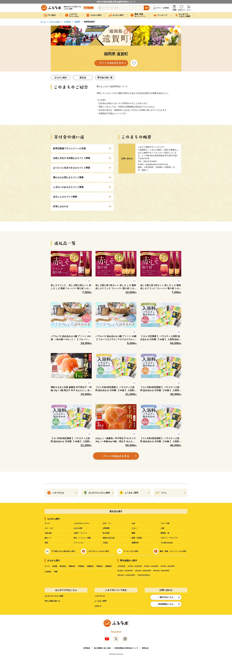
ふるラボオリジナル (81, 523)
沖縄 (55, 572)
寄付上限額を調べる (52, 601)
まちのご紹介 (60, 77)
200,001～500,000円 (161, 571)
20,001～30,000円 (151, 566)
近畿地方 (90, 566)
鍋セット (48, 538)
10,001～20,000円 (135, 566)
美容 (46, 543)
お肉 (133, 523)
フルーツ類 (165, 523)
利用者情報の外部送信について (126, 648)
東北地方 (63, 566)
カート (189, 10)
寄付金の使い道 (104, 77)
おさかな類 (78, 528)
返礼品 (83, 77)
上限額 (174, 10)
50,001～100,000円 (125, 571)
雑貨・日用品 (137, 538)
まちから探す (54, 22)
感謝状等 (135, 543)
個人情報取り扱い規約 (102, 648)
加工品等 (106, 533)
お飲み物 (48, 533)
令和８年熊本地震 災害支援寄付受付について (116, 2)
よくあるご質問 (100, 601)
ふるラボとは (100, 596)
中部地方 (81, 566)
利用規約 (86, 648)
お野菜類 (106, 528)
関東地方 (72, 566)
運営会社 (145, 648)
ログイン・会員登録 (162, 8)
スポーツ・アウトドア (169, 538)
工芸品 (105, 543)
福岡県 (77, 22)
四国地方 (108, 566)
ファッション (79, 543)
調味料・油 (165, 533)
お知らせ (98, 606)
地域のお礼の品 (109, 538)
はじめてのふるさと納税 (54, 596)
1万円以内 (121, 566)
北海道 (54, 566)
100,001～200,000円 (143, 571)
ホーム (43, 22)
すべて (47, 523)
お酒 (162, 528)
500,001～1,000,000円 (126, 575)
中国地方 (99, 566)
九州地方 (67, 22)
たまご (134, 528)
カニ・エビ (49, 528)
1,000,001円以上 (143, 575)
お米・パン (107, 523)
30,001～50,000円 (168, 566)
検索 (146, 8)
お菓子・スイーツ (80, 533)
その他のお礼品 (167, 543)
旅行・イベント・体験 (82, 538)
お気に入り (181, 10)
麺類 (133, 533)
